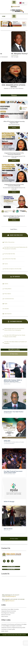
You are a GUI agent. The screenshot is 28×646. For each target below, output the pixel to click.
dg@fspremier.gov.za (9, 600)
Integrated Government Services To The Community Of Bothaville (14, 185)
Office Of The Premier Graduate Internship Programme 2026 (14, 122)
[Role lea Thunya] (14, 506)
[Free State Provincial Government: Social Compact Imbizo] (14, 449)
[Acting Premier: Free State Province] (14, 389)
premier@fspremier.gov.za (10, 596)
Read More (14, 127)
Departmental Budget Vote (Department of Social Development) (14, 216)
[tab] (14, 354)
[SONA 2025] (14, 418)
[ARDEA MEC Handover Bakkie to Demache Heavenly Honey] (14, 357)
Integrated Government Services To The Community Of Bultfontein (14, 153)
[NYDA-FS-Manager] (14, 479)
